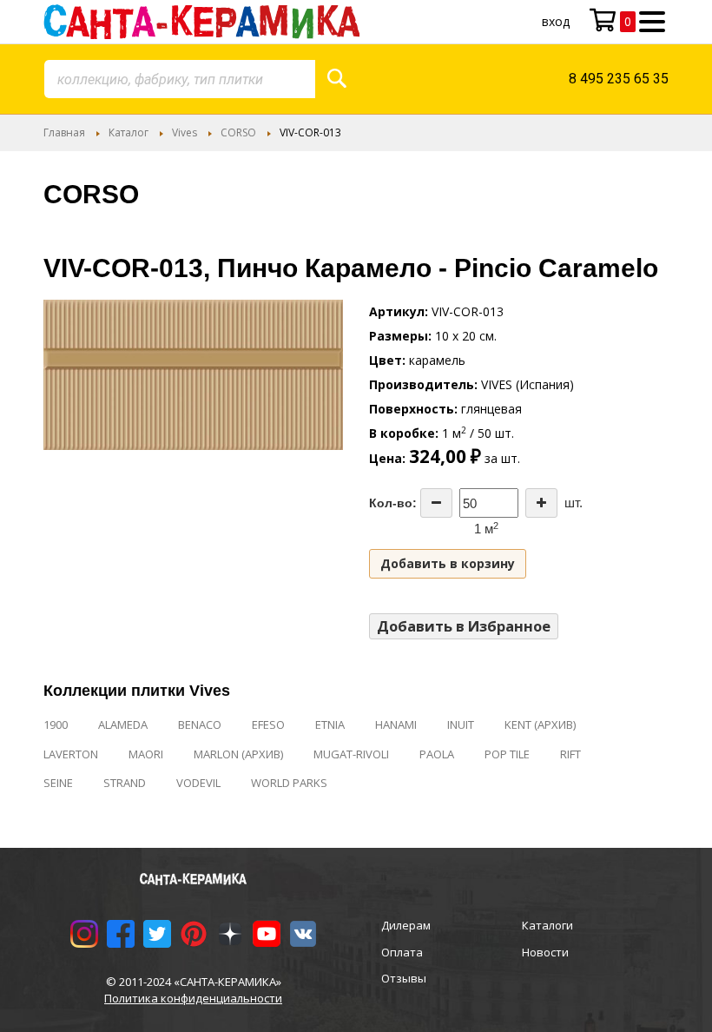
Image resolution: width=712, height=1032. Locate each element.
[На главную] (201, 21)
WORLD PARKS (289, 783)
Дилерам (406, 925)
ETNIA (330, 724)
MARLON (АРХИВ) (238, 754)
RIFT (570, 754)
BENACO (199, 724)
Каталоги (547, 925)
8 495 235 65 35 (619, 78)
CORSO (238, 132)
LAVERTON (70, 754)
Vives (184, 132)
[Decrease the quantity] (436, 503)
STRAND (124, 783)
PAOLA (436, 754)
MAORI (146, 754)
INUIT (460, 724)
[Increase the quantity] (541, 503)
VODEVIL (198, 783)
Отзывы (403, 978)
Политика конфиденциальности (193, 998)
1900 (55, 724)
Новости (545, 952)
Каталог (128, 132)
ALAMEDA (123, 724)
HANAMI (396, 724)
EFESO (268, 724)
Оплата (402, 952)
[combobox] (179, 79)
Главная (64, 132)
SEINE (58, 783)
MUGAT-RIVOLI (351, 754)
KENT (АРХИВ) (540, 724)
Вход (556, 21)
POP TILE (507, 754)
